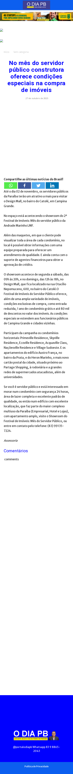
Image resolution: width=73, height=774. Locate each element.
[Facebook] (24, 185)
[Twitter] (38, 185)
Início (6, 52)
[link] (36, 16)
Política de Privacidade (37, 766)
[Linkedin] (52, 185)
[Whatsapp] (10, 185)
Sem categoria (21, 52)
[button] (6, 5)
